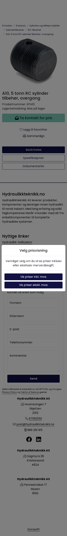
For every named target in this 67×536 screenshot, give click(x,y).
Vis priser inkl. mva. (33, 277)
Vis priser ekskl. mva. (33, 285)
